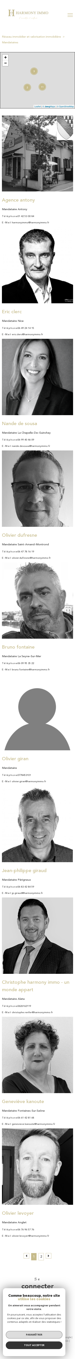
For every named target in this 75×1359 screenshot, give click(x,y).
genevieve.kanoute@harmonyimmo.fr (33, 1124)
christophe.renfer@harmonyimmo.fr (32, 1012)
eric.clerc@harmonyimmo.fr (27, 334)
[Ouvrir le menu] (70, 15)
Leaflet (37, 106)
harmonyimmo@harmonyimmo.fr (30, 222)
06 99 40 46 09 (26, 440)
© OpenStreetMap (65, 106)
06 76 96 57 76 (26, 1229)
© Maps (48, 106)
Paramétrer (34, 1334)
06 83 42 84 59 (26, 887)
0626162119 (24, 1006)
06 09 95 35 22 (26, 663)
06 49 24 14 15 (26, 328)
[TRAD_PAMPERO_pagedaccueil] (28, 20)
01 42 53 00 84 (26, 216)
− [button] (5, 63)
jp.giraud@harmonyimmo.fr (27, 893)
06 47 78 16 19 (26, 552)
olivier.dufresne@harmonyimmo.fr (31, 558)
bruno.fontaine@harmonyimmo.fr (31, 669)
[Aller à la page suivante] (48, 1256)
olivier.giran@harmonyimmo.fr (29, 781)
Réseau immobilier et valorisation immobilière (31, 37)
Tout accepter (34, 1345)
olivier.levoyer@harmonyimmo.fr (30, 1236)
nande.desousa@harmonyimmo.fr (31, 446)
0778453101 (24, 775)
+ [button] (5, 57)
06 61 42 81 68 (26, 1118)
